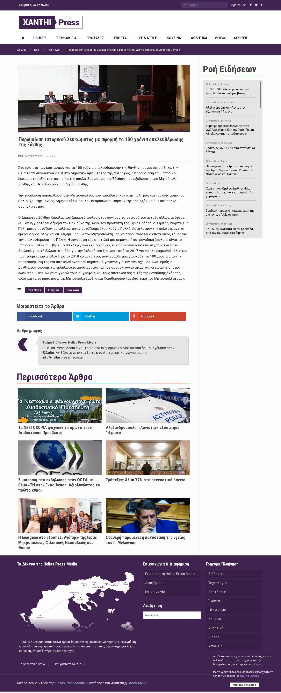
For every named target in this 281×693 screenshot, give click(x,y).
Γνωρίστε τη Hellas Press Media (170, 574)
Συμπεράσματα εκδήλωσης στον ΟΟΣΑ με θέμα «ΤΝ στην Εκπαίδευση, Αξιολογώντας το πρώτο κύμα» (59, 485)
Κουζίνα (214, 619)
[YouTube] (262, 5)
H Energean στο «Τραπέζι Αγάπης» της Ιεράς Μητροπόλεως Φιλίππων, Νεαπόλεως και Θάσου (57, 542)
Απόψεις (215, 646)
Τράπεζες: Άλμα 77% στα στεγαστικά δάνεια (145, 479)
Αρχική (21, 49)
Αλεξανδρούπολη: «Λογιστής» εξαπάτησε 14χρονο (226, 107)
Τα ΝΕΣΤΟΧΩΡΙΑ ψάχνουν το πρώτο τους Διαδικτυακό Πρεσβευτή (55, 430)
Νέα (36, 49)
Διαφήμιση (154, 583)
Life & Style (217, 610)
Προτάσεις (217, 592)
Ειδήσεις (54, 290)
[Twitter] (256, 5)
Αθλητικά (215, 628)
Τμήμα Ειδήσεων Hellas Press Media (69, 342)
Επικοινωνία (155, 592)
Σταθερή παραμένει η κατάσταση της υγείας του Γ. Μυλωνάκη (230, 210)
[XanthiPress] (50, 21)
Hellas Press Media (70, 683)
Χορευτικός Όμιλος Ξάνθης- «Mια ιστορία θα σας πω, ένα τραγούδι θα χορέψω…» (229, 190)
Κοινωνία (73, 290)
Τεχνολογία (217, 583)
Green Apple (137, 683)
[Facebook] (250, 5)
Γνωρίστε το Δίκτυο (68, 664)
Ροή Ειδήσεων (229, 69)
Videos (213, 637)
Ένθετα (214, 601)
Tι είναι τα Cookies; (248, 676)
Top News (53, 49)
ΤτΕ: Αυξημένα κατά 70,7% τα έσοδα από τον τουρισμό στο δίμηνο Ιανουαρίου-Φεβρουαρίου (229, 230)
